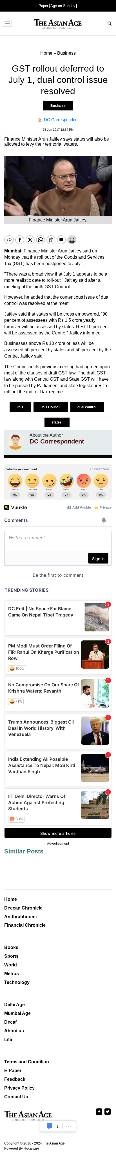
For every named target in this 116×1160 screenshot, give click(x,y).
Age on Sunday (62, 6)
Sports (11, 956)
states (57, 422)
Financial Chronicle (25, 925)
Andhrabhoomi (20, 916)
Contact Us (16, 1096)
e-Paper (41, 6)
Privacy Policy (19, 1088)
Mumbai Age (17, 1013)
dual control (87, 407)
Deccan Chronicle (23, 908)
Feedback (14, 1079)
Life (8, 1039)
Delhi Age (14, 1004)
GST (20, 407)
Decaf (10, 1022)
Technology (17, 982)
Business (58, 106)
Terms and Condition (26, 1061)
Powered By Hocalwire (21, 1148)
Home (10, 899)
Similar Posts (23, 851)
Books (11, 947)
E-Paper (12, 1070)
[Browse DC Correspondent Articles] (15, 441)
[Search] (110, 24)
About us (14, 1030)
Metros (11, 973)
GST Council (51, 407)
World (10, 964)
